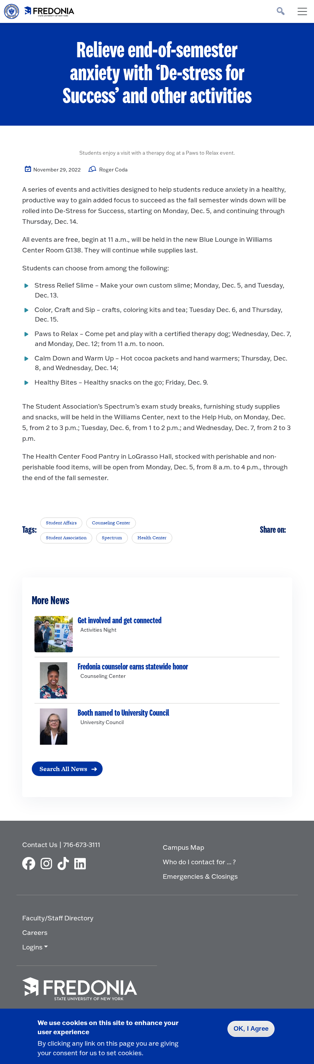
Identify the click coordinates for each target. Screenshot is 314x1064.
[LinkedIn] (82, 863)
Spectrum (112, 537)
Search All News (63, 768)
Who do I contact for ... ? (199, 862)
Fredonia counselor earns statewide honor (133, 666)
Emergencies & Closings (200, 876)
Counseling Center (111, 522)
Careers (34, 932)
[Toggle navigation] (302, 11)
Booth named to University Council (123, 713)
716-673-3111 (81, 845)
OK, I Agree (251, 1028)
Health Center (152, 537)
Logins (32, 947)
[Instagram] (48, 863)
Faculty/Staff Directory (57, 918)
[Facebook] (30, 863)
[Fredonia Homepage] (39, 9)
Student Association (66, 537)
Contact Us (39, 845)
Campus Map (183, 847)
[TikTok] (65, 863)
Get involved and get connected (120, 620)
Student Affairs (61, 522)
